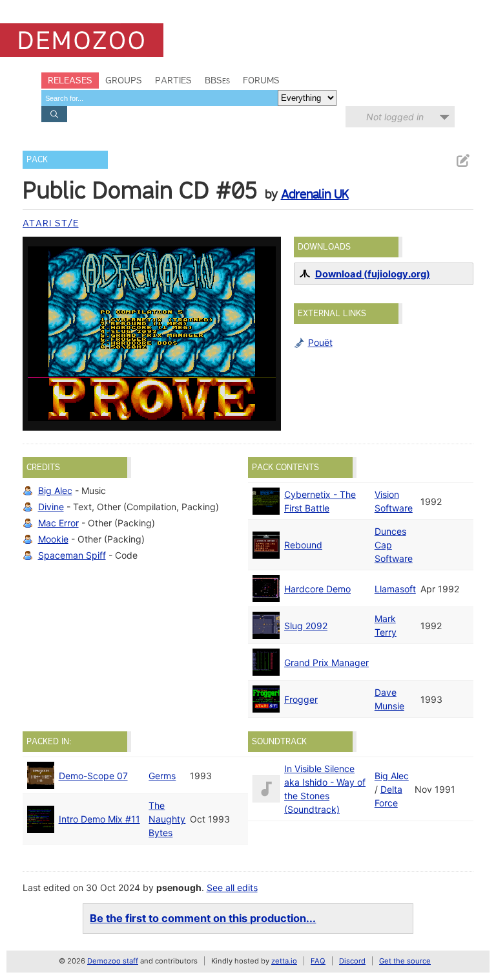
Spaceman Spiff (72, 555)
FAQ (318, 960)
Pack (37, 159)
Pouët (320, 342)
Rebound (303, 544)
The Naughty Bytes (167, 819)
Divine (51, 506)
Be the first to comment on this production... (203, 918)
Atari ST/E (51, 223)
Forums (261, 80)
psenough (179, 887)
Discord (352, 960)
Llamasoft (395, 588)
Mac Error (58, 522)
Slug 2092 (305, 625)
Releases (70, 80)
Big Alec (55, 490)
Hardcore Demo (317, 588)
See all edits (232, 887)
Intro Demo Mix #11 (99, 818)
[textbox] (159, 98)
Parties (173, 80)
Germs (162, 775)
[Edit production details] (462, 160)
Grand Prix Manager (326, 662)
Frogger (301, 699)
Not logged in (395, 116)
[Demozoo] (81, 40)
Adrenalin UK (315, 194)
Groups (123, 80)
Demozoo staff (112, 960)
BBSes (217, 80)
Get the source (405, 960)
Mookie (53, 538)
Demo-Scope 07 (93, 775)
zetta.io (284, 960)
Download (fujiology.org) (372, 274)
